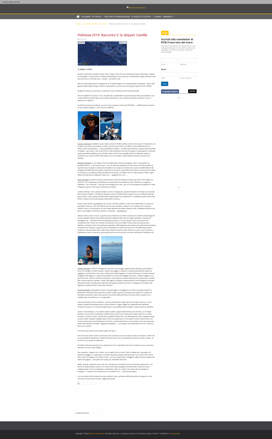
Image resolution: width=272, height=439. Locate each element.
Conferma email (185, 78)
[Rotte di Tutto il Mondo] (78, 16)
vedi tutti (192, 91)
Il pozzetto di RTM (141, 17)
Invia (165, 84)
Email (163, 78)
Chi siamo (86, 17)
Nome (163, 64)
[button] (102, 17)
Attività (96, 17)
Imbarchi (167, 17)
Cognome (183, 64)
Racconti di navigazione (117, 17)
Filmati (158, 17)
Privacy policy (175, 434)
